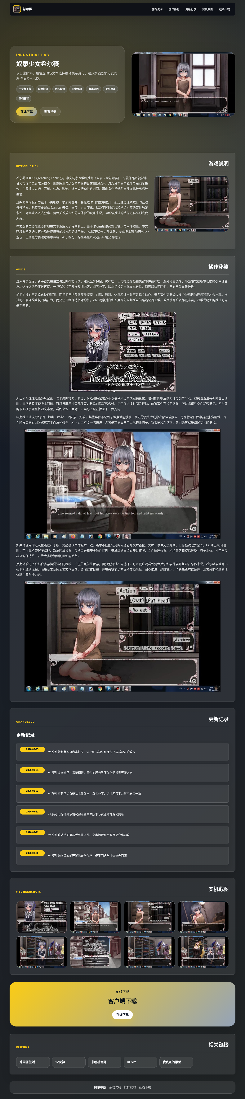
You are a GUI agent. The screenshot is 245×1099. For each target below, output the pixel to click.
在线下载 (224, 9)
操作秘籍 (174, 9)
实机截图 (207, 9)
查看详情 (50, 111)
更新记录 (190, 9)
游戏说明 (157, 9)
